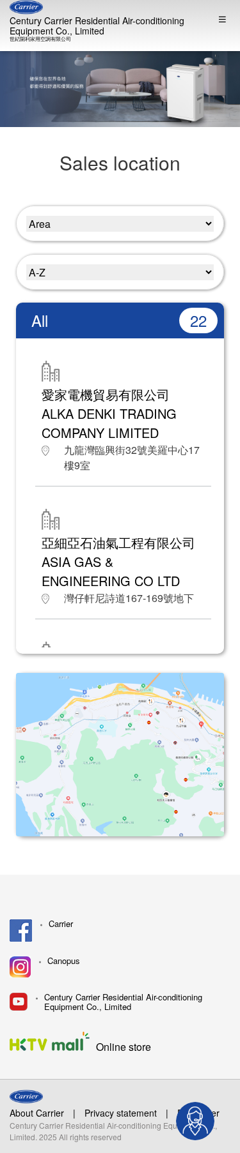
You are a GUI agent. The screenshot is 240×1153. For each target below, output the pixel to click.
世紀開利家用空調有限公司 (40, 38)
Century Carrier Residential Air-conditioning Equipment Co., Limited (97, 25)
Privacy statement (120, 1112)
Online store (123, 1046)
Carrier (61, 924)
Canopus (63, 961)
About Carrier (37, 1112)
